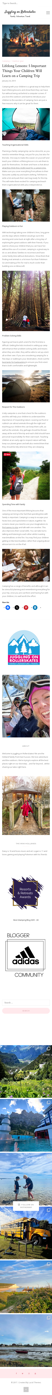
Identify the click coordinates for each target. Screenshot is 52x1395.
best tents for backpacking (13, 362)
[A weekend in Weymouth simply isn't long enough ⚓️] (26, 1179)
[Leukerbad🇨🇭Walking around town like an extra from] (26, 1125)
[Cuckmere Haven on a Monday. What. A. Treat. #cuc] (26, 1286)
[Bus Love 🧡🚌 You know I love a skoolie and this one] (26, 1233)
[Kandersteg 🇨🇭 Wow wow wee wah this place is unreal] (26, 1071)
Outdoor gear (18, 61)
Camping (6, 61)
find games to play (10, 527)
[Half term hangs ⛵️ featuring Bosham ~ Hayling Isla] (26, 1340)
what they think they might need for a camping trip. (24, 168)
